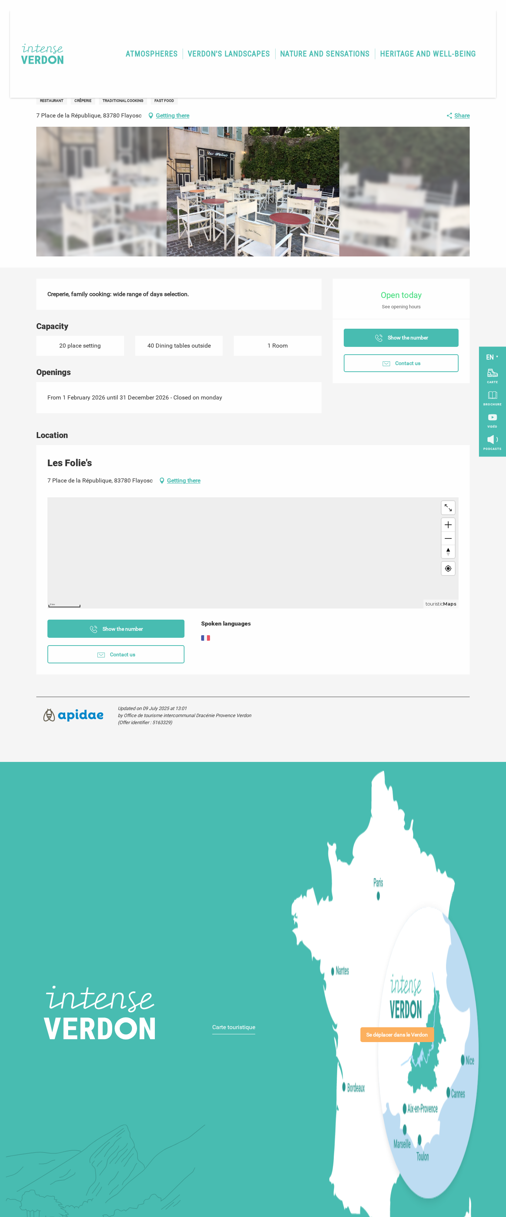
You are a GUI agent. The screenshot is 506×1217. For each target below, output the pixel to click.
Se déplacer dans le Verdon (397, 1035)
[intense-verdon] (38, 54)
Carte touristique (233, 1027)
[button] (152, 54)
